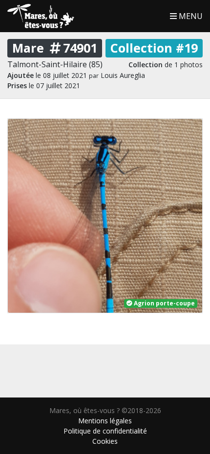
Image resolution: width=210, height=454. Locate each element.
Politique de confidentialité (105, 430)
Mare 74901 (54, 47)
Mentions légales (105, 420)
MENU (190, 16)
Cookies (105, 441)
